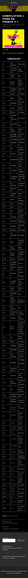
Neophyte (13, 415)
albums (8, 26)
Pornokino (14, 439)
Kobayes (13, 452)
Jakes (12, 423)
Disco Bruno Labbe (12, 516)
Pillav (12, 474)
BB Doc (13, 463)
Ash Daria (13, 485)
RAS (12, 508)
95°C (12, 496)
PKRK (12, 493)
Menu (15, 3)
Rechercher (5, 538)
